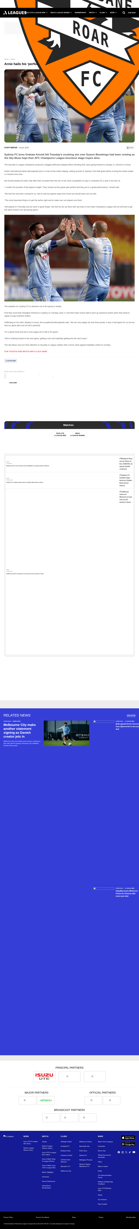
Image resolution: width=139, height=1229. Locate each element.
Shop (74, 1217)
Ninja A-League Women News (28, 1149)
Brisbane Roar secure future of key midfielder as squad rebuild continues (27, 466)
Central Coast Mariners (65, 1161)
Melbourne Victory (85, 1142)
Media (100, 1195)
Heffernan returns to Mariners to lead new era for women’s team (25, 574)
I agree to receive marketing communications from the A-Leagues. (30, 377)
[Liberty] (27, 1100)
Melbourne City (66, 1171)
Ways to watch (103, 1166)
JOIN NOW (132, 13)
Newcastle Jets (84, 1146)
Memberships (80, 12)
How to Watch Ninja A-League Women (48, 1160)
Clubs (102, 12)
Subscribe (13, 383)
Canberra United (66, 1155)
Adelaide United (66, 1142)
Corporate (101, 1146)
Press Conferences (48, 1181)
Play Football (102, 1204)
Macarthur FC (65, 1166)
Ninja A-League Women (60, 12)
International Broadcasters (46, 1187)
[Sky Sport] (87, 1118)
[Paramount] (69, 1118)
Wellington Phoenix (85, 1160)
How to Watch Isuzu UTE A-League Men (49, 1167)
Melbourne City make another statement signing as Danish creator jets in (19, 730)
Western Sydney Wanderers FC (85, 1165)
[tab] (60, 434)
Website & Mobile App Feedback (105, 1183)
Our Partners (102, 1199)
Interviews (45, 1177)
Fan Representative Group (105, 1176)
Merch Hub (102, 1151)
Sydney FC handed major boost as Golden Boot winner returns (24, 482)
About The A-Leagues (105, 1142)
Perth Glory (83, 1151)
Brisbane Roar (66, 1151)
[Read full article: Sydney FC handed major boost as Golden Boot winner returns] (126, 480)
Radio (100, 1171)
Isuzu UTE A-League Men (35, 12)
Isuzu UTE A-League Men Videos (49, 1154)
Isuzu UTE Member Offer (104, 1189)
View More (131, 715)
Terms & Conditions (42, 1217)
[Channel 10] (51, 1118)
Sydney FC (83, 1155)
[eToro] (45, 1100)
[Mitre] (93, 1100)
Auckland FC (65, 1146)
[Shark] (94, 1076)
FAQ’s (100, 1162)
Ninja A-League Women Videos (47, 1147)
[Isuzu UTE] (44, 1076)
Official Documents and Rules (104, 1156)
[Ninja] (69, 1076)
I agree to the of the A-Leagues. (23, 375)
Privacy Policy (21, 375)
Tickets (44, 1142)
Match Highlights (47, 1172)
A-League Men (11, 361)
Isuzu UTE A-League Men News (30, 1142)
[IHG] (111, 1100)
